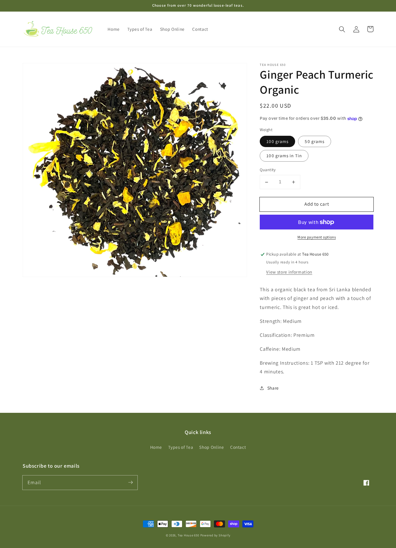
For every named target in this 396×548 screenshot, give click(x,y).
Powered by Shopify (215, 535)
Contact (238, 447)
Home (156, 447)
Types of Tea (180, 447)
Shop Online (211, 447)
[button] (342, 29)
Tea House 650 (188, 535)
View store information (289, 272)
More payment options (316, 237)
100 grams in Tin (284, 156)
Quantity (268, 170)
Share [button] (273, 388)
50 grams (314, 141)
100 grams (277, 141)
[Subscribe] (130, 482)
